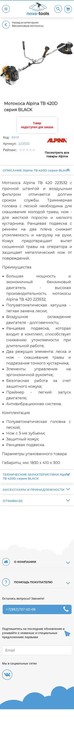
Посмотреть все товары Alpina (57, 154)
